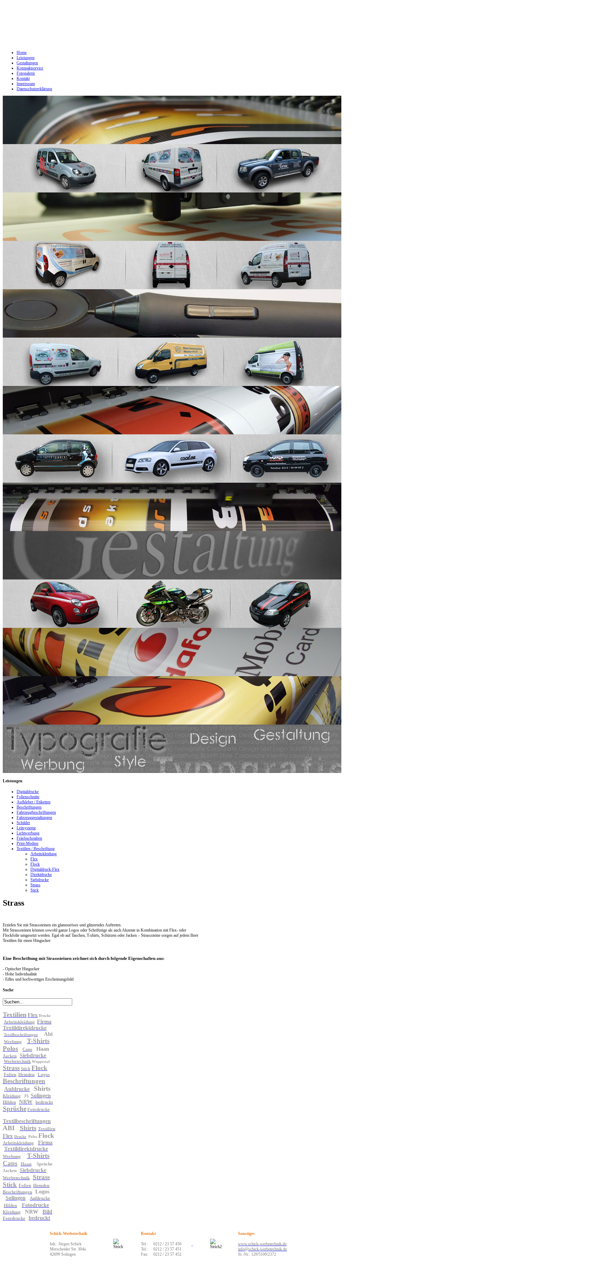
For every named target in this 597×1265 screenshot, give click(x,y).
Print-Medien (27, 843)
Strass (35, 884)
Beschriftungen (29, 807)
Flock (35, 864)
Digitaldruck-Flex (44, 869)
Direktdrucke (41, 874)
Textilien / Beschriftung (36, 848)
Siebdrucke (39, 879)
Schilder (23, 822)
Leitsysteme (26, 827)
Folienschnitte (28, 796)
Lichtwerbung (28, 833)
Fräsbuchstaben (29, 838)
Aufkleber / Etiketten (33, 802)
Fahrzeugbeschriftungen (36, 812)
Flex (34, 859)
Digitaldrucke (28, 791)
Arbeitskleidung (43, 853)
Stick (34, 890)
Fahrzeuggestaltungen (34, 817)
